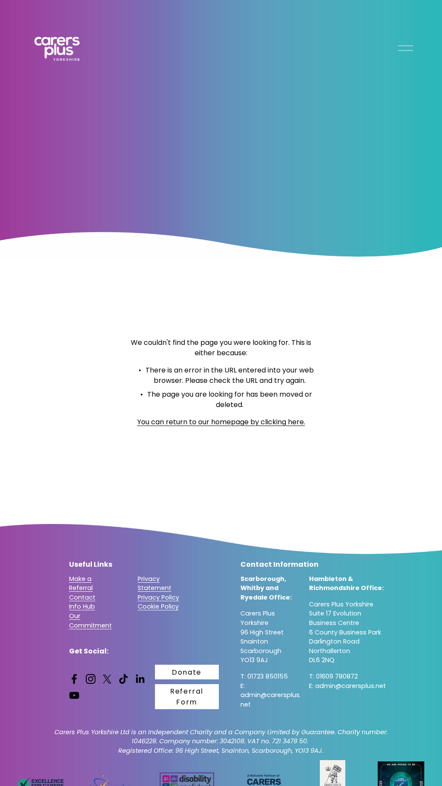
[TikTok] (123, 679)
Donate (187, 672)
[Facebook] (74, 679)
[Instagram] (90, 679)
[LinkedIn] (140, 679)
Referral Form (186, 696)
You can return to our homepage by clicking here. (221, 422)
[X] (107, 679)
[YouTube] (74, 695)
